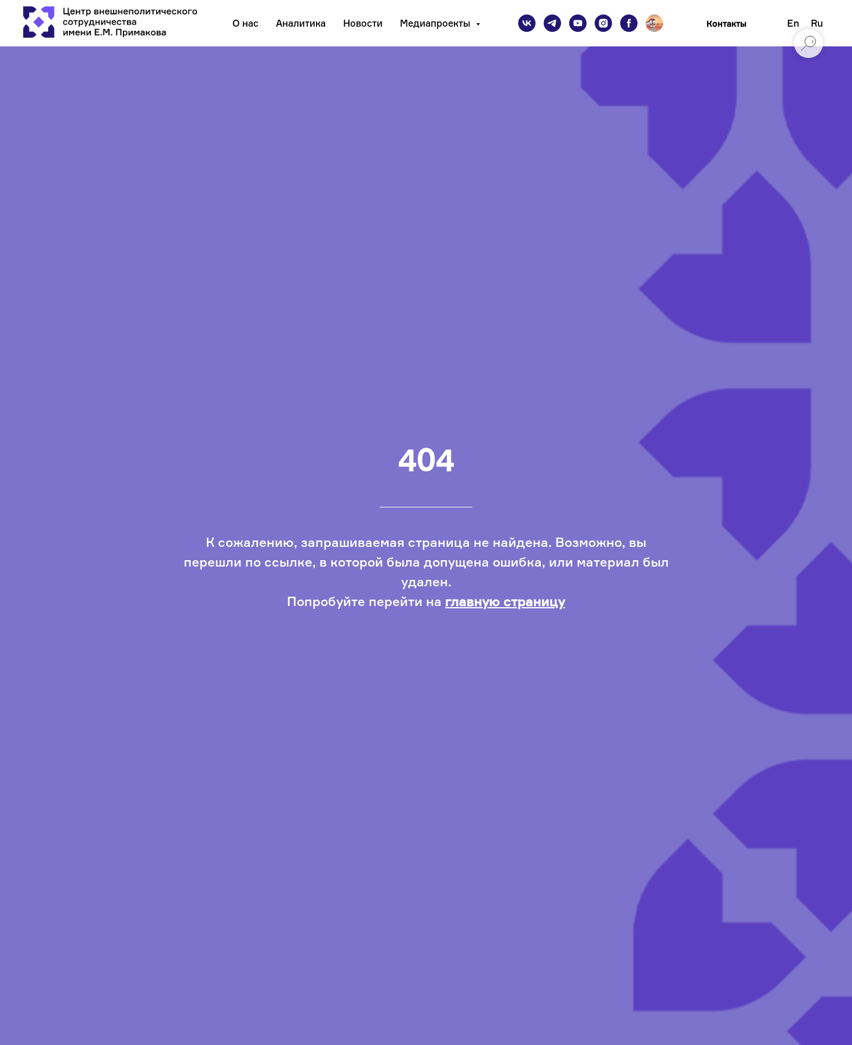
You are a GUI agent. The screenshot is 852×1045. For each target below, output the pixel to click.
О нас (245, 23)
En (793, 23)
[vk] (527, 23)
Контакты (727, 23)
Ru (817, 23)
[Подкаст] (654, 23)
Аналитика (301, 23)
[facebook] (629, 23)
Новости (363, 23)
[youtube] (578, 23)
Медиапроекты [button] (436, 23)
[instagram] (603, 23)
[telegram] (552, 23)
